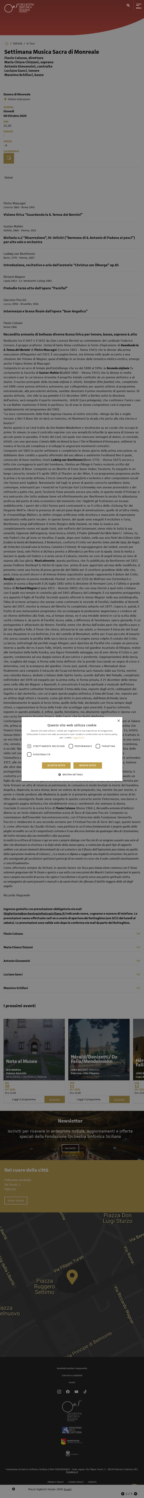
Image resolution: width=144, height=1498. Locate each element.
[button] (72, 774)
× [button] (118, 720)
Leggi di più (78, 737)
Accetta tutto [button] (56, 765)
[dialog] (72, 749)
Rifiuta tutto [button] (87, 765)
